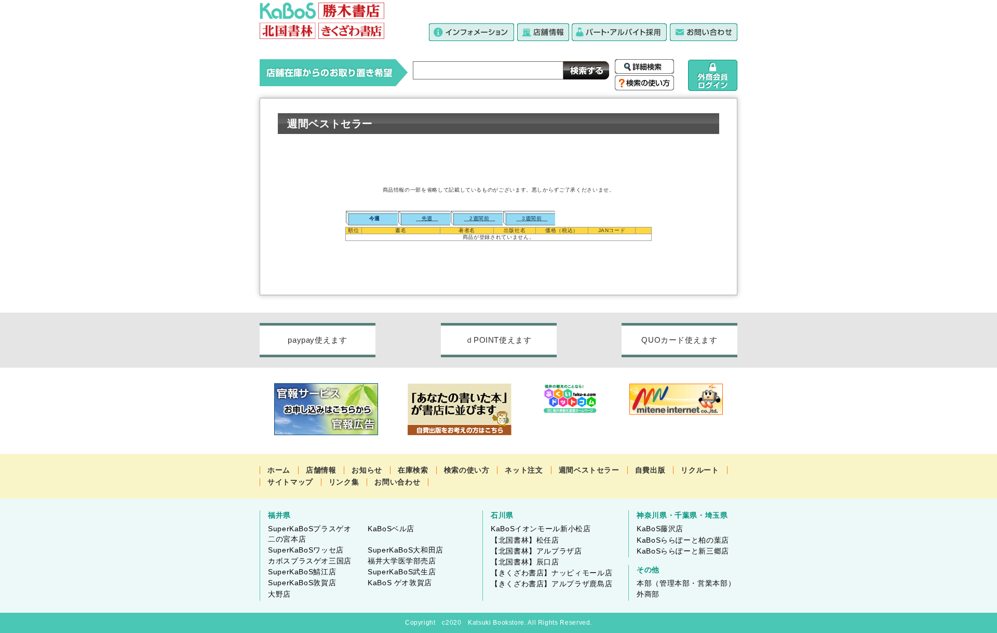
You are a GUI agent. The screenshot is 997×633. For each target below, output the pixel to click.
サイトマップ (290, 482)
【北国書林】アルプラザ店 (536, 551)
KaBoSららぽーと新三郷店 (683, 551)
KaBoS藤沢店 (660, 528)
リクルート (700, 470)
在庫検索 (413, 470)
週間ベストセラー (589, 470)
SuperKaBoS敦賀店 (302, 582)
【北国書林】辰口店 (525, 562)
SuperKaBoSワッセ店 (306, 550)
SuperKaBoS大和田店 (405, 550)
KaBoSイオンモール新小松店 (541, 528)
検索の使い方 (467, 470)
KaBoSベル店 (391, 528)
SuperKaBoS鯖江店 (302, 572)
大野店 (279, 594)
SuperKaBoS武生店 (402, 572)
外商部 (648, 594)
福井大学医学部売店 (402, 561)
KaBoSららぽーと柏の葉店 (683, 540)
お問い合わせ (397, 482)
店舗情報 (321, 470)
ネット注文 (524, 470)
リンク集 (344, 482)
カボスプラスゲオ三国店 (310, 561)
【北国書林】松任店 (525, 540)
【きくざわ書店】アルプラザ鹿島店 (551, 584)
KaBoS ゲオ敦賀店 (400, 582)
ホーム (278, 470)
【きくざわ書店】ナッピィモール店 (551, 573)
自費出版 (650, 470)
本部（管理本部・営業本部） (686, 583)
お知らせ (367, 470)
